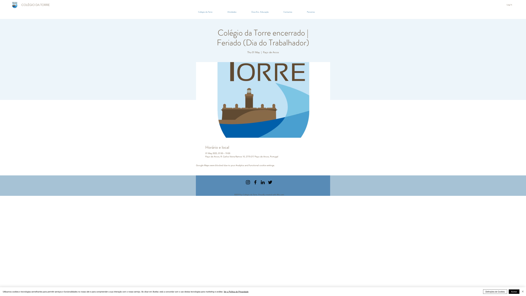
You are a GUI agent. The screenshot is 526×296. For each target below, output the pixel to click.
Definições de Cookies (495, 291)
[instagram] (248, 182)
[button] (238, 12)
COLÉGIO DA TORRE (35, 5)
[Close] (522, 291)
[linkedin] (262, 182)
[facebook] (255, 182)
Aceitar (514, 291)
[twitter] (270, 182)
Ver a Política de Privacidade (236, 291)
